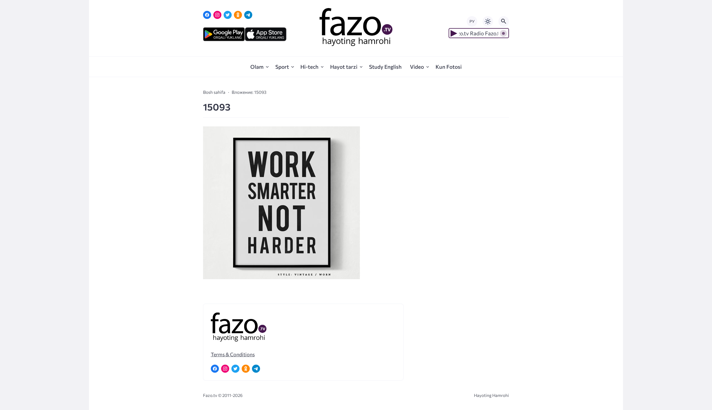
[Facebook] (207, 15)
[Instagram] (217, 15)
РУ (471, 21)
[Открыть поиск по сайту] (503, 21)
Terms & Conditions (233, 354)
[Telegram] (248, 15)
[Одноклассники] (238, 15)
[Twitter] (228, 15)
